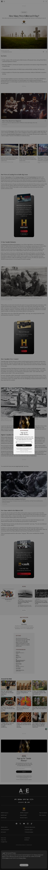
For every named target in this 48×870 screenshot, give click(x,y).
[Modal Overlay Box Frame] (24, 435)
